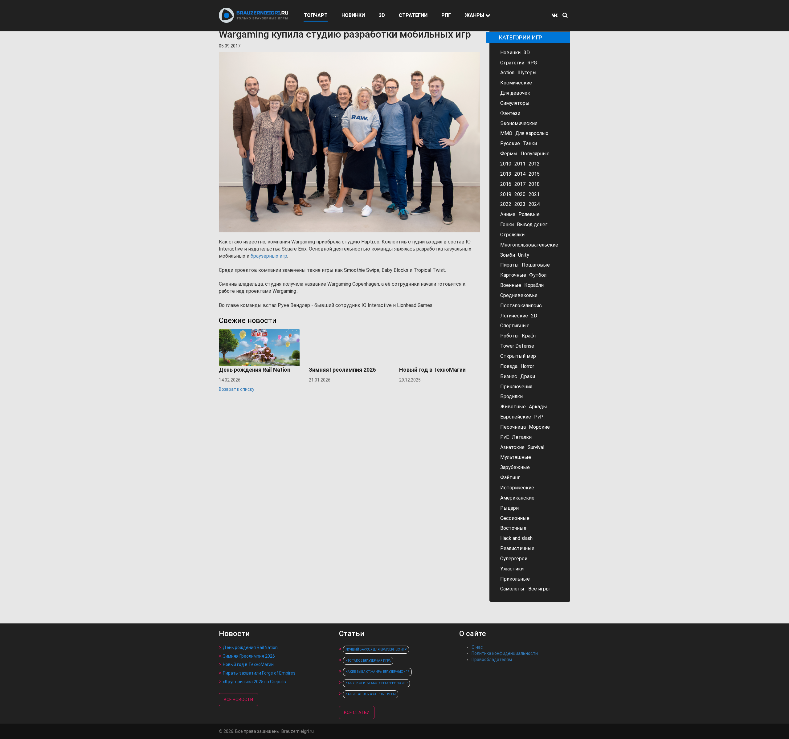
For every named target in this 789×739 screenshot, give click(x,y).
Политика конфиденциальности (505, 653)
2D (534, 316)
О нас (477, 647)
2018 (534, 184)
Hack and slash (516, 538)
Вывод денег (532, 224)
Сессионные (514, 518)
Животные (513, 407)
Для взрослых (531, 133)
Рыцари (509, 508)
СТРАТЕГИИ (413, 15)
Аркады (538, 407)
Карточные (513, 275)
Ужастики (512, 569)
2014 (519, 174)
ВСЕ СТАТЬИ (357, 712)
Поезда (508, 366)
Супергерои (513, 558)
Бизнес (508, 376)
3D (382, 15)
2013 (505, 174)
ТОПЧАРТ (316, 15)
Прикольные (515, 579)
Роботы (509, 336)
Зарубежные (515, 467)
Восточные (513, 528)
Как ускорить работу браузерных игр (376, 683)
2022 (505, 204)
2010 (505, 164)
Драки (527, 376)
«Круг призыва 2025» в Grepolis (254, 681)
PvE (504, 437)
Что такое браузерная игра (368, 660)
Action (507, 73)
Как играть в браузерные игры (370, 694)
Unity (523, 255)
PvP (538, 417)
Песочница (513, 427)
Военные (510, 285)
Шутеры (527, 73)
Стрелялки (512, 235)
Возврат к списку (236, 389)
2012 (534, 164)
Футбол (537, 275)
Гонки (507, 224)
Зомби (507, 255)
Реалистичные (517, 548)
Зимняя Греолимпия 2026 (249, 656)
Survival (536, 447)
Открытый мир (518, 356)
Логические (514, 316)
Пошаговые (536, 265)
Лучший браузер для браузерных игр (376, 649)
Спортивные (514, 326)
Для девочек (515, 93)
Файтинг (510, 477)
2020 (519, 194)
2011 (519, 164)
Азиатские (512, 447)
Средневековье (519, 295)
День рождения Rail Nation (250, 647)
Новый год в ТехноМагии (248, 664)
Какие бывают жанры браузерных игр (377, 671)
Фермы (508, 154)
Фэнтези (510, 113)
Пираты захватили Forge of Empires (259, 673)
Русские (510, 143)
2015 (534, 174)
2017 (519, 184)
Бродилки (511, 396)
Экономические (519, 123)
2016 (505, 184)
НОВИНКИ (353, 15)
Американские (517, 498)
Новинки (510, 52)
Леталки (522, 437)
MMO (506, 133)
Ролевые (529, 214)
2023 (519, 204)
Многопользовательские (529, 245)
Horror (527, 366)
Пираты (509, 265)
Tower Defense (517, 346)
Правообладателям (492, 659)
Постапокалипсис (521, 305)
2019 (505, 194)
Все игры (539, 589)
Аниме (507, 214)
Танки (530, 143)
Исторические (517, 488)
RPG (532, 63)
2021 (534, 194)
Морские (539, 427)
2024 (534, 204)
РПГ (446, 15)
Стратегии (512, 63)
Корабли (534, 285)
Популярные (535, 154)
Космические (516, 83)
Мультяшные (515, 457)
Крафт (529, 336)
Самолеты (512, 589)
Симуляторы (514, 103)
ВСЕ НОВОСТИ (238, 699)
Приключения (516, 387)
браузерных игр (269, 256)
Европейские (515, 417)
